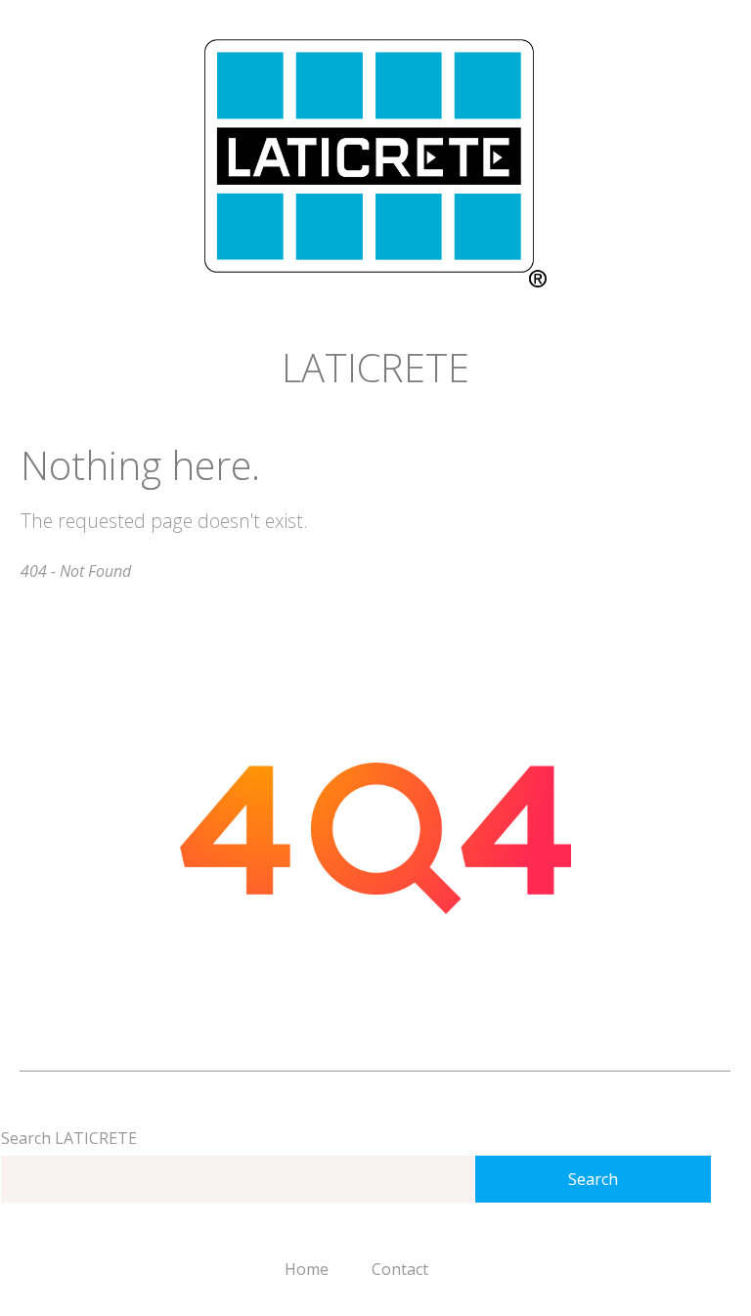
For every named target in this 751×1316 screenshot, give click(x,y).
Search (593, 1179)
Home (307, 1269)
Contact (400, 1269)
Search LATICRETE (69, 1138)
